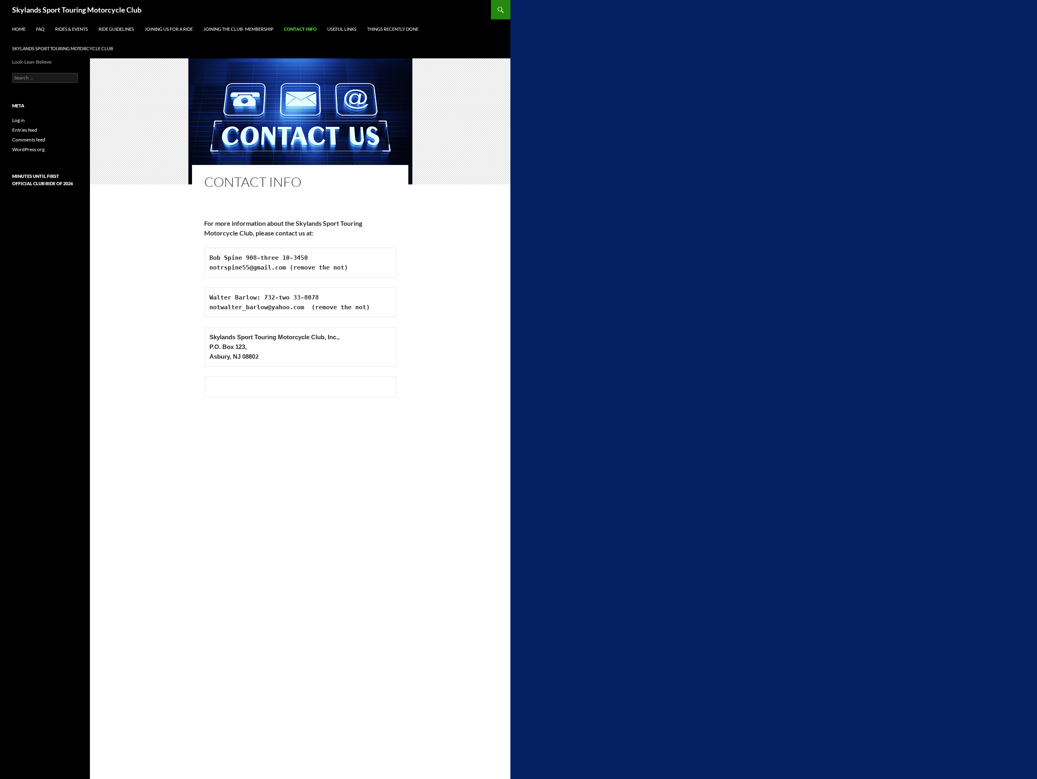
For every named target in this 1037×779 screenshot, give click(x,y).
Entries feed (24, 130)
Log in (18, 120)
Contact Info (300, 29)
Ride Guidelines (116, 29)
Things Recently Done (392, 29)
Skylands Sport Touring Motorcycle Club (76, 9)
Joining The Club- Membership (238, 29)
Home (19, 29)
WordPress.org (28, 149)
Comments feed (28, 140)
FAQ (40, 29)
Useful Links (341, 29)
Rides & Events (71, 29)
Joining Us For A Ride (169, 29)
